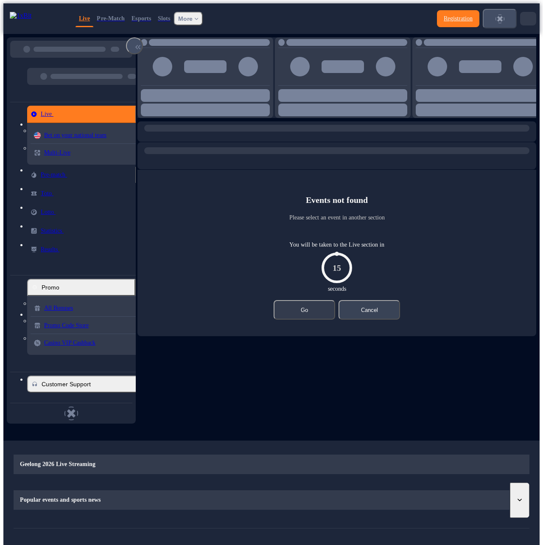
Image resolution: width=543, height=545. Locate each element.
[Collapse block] (134, 45)
